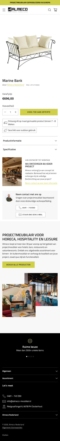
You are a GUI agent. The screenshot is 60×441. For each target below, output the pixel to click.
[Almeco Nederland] (18, 10)
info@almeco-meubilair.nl (19, 401)
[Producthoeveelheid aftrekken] (5, 112)
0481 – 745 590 (14, 396)
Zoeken (5, 434)
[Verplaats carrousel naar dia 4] (33, 356)
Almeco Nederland (15, 84)
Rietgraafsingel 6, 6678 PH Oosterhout (24, 406)
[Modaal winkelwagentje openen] (55, 10)
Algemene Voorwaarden (12, 427)
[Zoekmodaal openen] (49, 10)
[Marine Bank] (30, 44)
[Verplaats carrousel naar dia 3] (31, 356)
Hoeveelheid (8, 106)
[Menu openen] (4, 10)
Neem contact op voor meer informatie (41, 183)
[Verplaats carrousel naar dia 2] (28, 356)
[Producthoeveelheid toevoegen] (15, 112)
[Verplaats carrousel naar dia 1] (26, 356)
